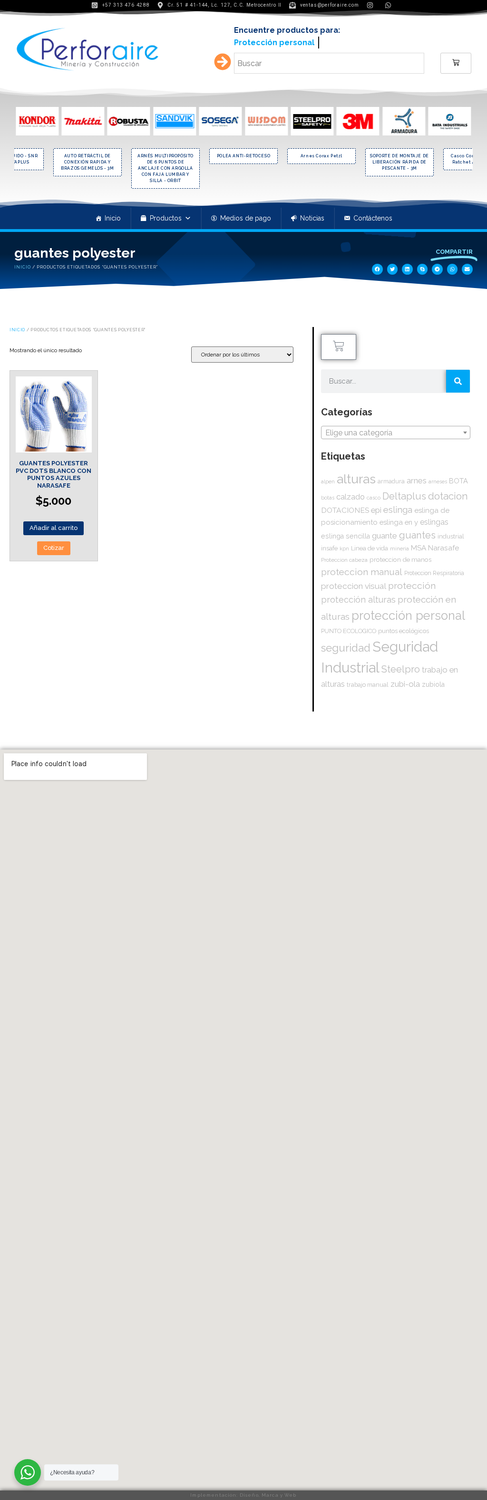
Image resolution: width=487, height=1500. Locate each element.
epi (376, 506)
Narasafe (443, 544)
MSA (418, 544)
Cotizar (53, 544)
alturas (356, 475)
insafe (329, 544)
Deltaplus (404, 493)
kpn (344, 545)
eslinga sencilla (345, 533)
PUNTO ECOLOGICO (348, 627)
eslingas (434, 518)
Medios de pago (245, 215)
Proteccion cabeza (344, 556)
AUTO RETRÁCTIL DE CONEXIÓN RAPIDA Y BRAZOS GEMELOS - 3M (87, 158)
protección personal (408, 612)
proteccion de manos (400, 556)
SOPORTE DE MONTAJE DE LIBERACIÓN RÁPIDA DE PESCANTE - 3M (399, 158)
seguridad (345, 644)
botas (327, 494)
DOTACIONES (345, 506)
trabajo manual (368, 681)
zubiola (433, 681)
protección (412, 582)
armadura (391, 477)
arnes (417, 476)
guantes (417, 532)
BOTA (458, 477)
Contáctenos (372, 215)
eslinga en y (399, 519)
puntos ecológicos (403, 627)
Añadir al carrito (53, 524)
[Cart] (455, 59)
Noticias (312, 215)
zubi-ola (405, 680)
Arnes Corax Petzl (321, 152)
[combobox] (395, 428)
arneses (438, 478)
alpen (328, 478)
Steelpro (400, 666)
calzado (350, 493)
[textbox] (395, 429)
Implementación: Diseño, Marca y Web (243, 1495)
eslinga (397, 506)
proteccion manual (361, 568)
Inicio (113, 215)
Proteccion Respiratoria (434, 570)
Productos (166, 215)
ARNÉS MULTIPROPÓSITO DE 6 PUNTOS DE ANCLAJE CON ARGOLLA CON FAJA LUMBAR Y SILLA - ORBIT (165, 165)
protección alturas (358, 596)
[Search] (458, 377)
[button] (377, 265)
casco (373, 494)
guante (384, 532)
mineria (399, 545)
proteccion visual (353, 582)
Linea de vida (369, 544)
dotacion (448, 493)
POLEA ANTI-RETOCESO (243, 152)
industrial (451, 533)
